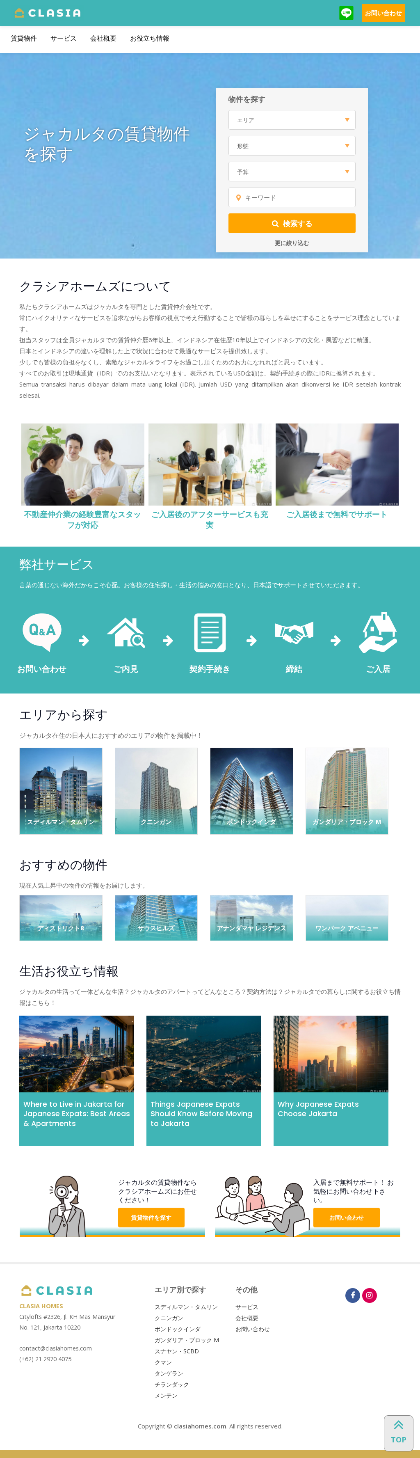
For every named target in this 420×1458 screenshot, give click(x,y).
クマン (163, 1362)
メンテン (166, 1395)
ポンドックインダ (178, 1329)
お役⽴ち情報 (149, 38)
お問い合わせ (383, 13)
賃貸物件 (24, 38)
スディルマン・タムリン (186, 1307)
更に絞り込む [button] (292, 243)
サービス (63, 38)
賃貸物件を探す (151, 1217)
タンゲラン (169, 1373)
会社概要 (103, 38)
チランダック (172, 1384)
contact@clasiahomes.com (55, 1348)
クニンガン (169, 1318)
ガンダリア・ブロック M (187, 1340)
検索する (298, 223)
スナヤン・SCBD (177, 1351)
